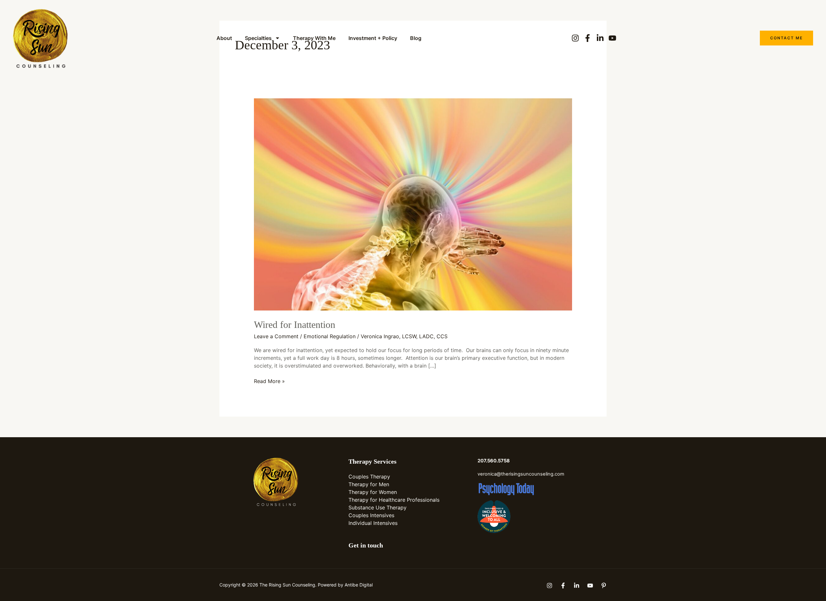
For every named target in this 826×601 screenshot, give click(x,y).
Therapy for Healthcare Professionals (393, 500)
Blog (415, 38)
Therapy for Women (372, 492)
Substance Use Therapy (377, 507)
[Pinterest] (604, 585)
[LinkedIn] (576, 585)
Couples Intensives (371, 515)
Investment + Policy (372, 38)
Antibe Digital (359, 584)
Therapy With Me (314, 38)
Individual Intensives (373, 523)
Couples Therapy (369, 476)
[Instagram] (549, 585)
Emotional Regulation (330, 336)
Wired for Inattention (294, 324)
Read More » (269, 380)
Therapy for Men (368, 484)
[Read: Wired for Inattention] (413, 204)
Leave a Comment (276, 336)
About (224, 38)
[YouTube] (590, 585)
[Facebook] (563, 585)
